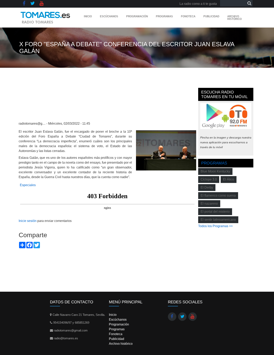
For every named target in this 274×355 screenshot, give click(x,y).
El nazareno (209, 203)
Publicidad (211, 16)
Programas (164, 16)
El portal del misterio (215, 211)
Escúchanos (109, 16)
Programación (137, 16)
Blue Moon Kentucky (215, 171)
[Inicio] (45, 18)
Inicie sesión (28, 221)
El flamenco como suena (218, 195)
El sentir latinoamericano (218, 219)
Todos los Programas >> (215, 226)
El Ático (228, 179)
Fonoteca (188, 16)
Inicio (88, 16)
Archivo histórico (234, 18)
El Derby (207, 187)
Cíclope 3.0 (209, 179)
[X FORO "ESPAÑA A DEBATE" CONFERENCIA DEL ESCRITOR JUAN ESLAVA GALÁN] (166, 150)
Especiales (28, 185)
